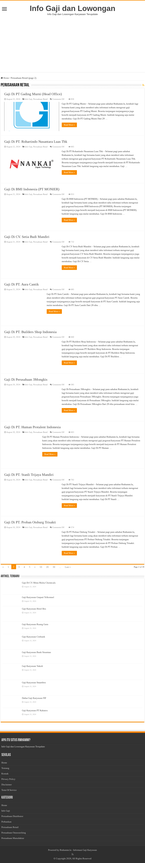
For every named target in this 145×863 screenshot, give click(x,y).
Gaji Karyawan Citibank (33, 636)
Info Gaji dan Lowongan (72, 8)
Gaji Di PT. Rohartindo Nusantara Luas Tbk (35, 141)
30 (54, 567)
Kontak (4, 773)
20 (47, 567)
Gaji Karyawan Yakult (32, 666)
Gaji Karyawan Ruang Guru (35, 624)
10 (41, 567)
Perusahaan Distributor (12, 816)
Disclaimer (6, 784)
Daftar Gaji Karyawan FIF (34, 698)
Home (6, 78)
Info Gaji (28, 99)
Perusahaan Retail (40, 99)
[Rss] (72, 854)
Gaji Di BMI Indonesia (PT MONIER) (31, 189)
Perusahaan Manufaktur (12, 838)
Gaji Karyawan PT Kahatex (35, 710)
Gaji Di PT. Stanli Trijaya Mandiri (29, 475)
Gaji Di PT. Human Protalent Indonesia (32, 427)
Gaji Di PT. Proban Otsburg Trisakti (30, 522)
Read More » (69, 125)
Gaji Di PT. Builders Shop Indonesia (30, 332)
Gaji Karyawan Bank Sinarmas (36, 652)
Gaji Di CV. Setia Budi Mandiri (26, 237)
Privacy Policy (8, 779)
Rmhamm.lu (65, 850)
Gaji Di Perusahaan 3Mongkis (25, 379)
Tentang (5, 768)
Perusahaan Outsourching (13, 832)
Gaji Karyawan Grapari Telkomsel (38, 597)
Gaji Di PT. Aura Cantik (21, 284)
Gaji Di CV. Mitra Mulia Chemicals (39, 582)
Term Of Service (9, 790)
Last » (68, 567)
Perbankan (6, 821)
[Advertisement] (72, 47)
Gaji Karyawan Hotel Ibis (34, 608)
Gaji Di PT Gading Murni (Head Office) (33, 94)
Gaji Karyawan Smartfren (34, 682)
